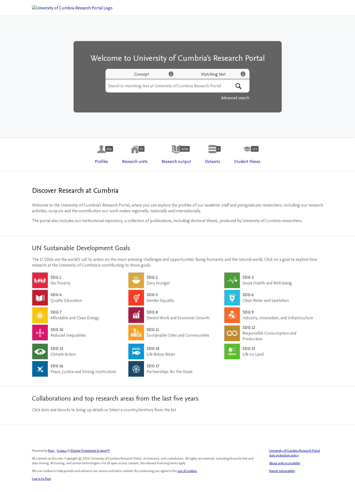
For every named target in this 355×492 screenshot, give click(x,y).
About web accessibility (284, 463)
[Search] (238, 86)
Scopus (62, 450)
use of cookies (187, 471)
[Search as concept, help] (171, 74)
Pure (51, 450)
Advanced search (235, 98)
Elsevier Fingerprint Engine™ (90, 450)
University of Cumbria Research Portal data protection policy (294, 453)
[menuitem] (101, 154)
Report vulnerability (282, 471)
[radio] (142, 74)
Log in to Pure (41, 478)
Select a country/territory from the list (142, 410)
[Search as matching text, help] (243, 74)
